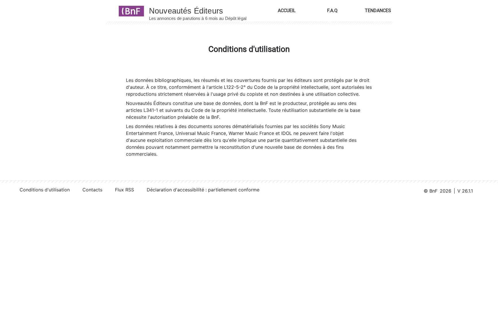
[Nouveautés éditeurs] (203, 11)
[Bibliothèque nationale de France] (130, 11)
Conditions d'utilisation (45, 190)
